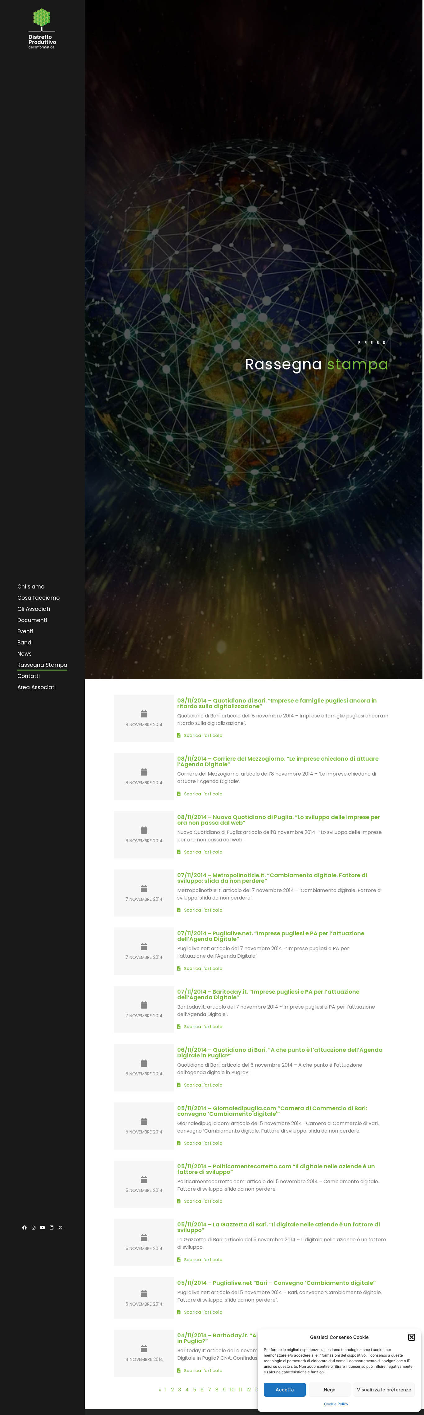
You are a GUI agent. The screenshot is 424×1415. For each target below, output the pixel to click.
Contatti (28, 676)
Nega (330, 1390)
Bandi (25, 642)
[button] (411, 1337)
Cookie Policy (336, 1404)
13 (257, 1389)
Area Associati (36, 687)
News (24, 653)
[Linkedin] (51, 1227)
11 (240, 1389)
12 (248, 1389)
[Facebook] (24, 1227)
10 (232, 1389)
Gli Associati (33, 609)
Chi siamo (30, 586)
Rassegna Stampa (42, 665)
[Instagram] (33, 1227)
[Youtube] (42, 1227)
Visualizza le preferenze (384, 1390)
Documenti (32, 620)
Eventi (25, 631)
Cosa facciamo (38, 598)
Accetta (285, 1390)
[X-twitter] (60, 1227)
